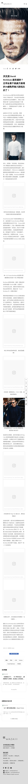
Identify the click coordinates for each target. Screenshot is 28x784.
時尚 (11, 660)
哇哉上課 (17, 755)
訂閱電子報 (12, 763)
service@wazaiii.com (15, 772)
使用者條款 (20, 760)
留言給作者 (14, 653)
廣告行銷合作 (6, 748)
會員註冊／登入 (6, 758)
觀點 (7, 660)
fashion (21, 660)
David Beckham (11, 663)
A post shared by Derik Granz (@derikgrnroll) (15, 207)
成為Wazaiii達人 (13, 760)
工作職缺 (13, 748)
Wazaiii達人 (10, 755)
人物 (16, 660)
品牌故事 (5, 755)
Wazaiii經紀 (5, 760)
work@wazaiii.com (14, 770)
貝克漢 (19, 663)
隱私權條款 (5, 763)
